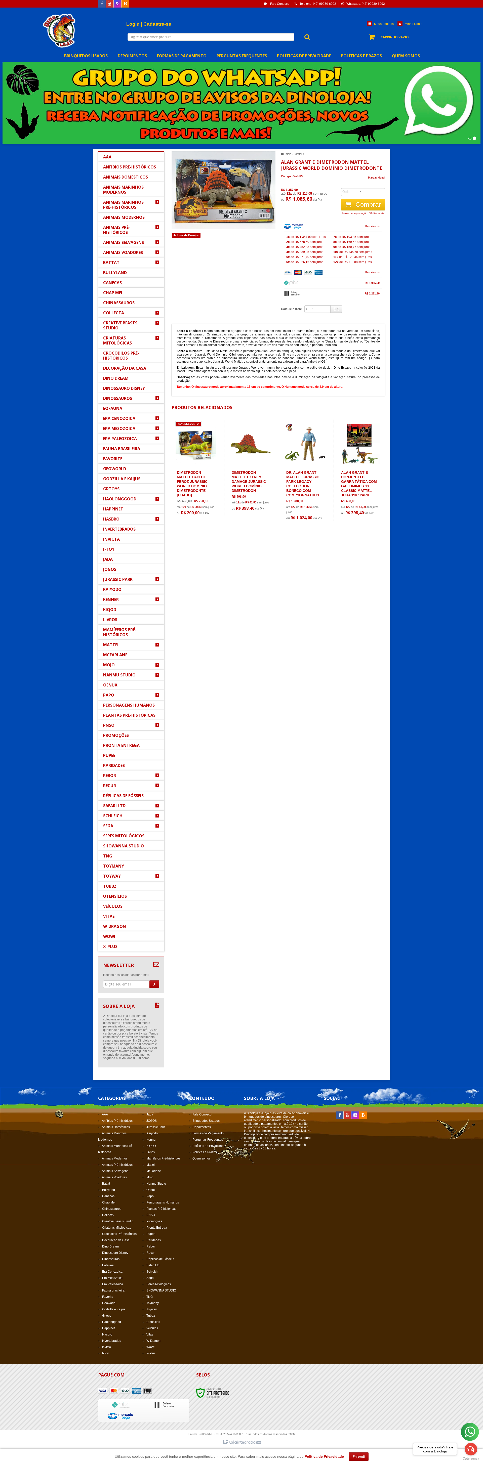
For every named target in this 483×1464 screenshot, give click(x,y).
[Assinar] (154, 984)
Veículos (152, 1328)
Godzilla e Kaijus (113, 1309)
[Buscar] (304, 37)
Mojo (149, 1177)
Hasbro (107, 1334)
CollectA (108, 1215)
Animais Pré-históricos (117, 1165)
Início (288, 153)
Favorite (107, 1297)
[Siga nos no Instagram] (117, 4)
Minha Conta (413, 24)
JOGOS (151, 1121)
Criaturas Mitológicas (116, 1227)
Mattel (298, 153)
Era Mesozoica (112, 1278)
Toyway (151, 1309)
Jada (149, 1114)
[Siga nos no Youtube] (109, 4)
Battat (106, 1183)
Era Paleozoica (112, 1284)
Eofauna (108, 1265)
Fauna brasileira (113, 1290)
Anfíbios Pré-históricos (117, 1121)
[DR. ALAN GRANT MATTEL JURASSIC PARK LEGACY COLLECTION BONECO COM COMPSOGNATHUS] (305, 472)
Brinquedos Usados (206, 1121)
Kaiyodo (152, 1133)
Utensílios (153, 1322)
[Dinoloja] (59, 30)
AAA (105, 1114)
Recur (150, 1253)
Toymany (152, 1303)
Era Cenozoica (112, 1271)
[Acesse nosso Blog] (125, 4)
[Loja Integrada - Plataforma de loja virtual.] (241, 1442)
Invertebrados (111, 1341)
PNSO (150, 1215)
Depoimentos (201, 1127)
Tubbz (150, 1315)
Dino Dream (110, 1246)
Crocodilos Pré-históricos (119, 1234)
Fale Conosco (279, 4)
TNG (149, 1297)
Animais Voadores (114, 1177)
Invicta (106, 1347)
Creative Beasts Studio (117, 1221)
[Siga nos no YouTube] (347, 1115)
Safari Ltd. (153, 1265)
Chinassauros (111, 1209)
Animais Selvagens (115, 1171)
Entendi (359, 1456)
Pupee (150, 1234)
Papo (150, 1196)
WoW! (150, 1347)
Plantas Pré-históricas (161, 1209)
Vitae (149, 1334)
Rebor (150, 1246)
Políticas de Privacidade (208, 1146)
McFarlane (153, 1171)
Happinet (108, 1328)
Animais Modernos (115, 1158)
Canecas (108, 1196)
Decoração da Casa (116, 1240)
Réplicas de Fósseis (160, 1259)
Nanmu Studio (156, 1183)
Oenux (150, 1190)
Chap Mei (108, 1202)
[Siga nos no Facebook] (102, 4)
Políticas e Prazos (204, 1152)
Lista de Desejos (187, 235)
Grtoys (106, 1315)
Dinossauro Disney (115, 1253)
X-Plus (150, 1353)
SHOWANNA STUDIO (161, 1290)
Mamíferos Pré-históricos (163, 1158)
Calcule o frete (291, 309)
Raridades (153, 1240)
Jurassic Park (155, 1127)
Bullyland (108, 1190)
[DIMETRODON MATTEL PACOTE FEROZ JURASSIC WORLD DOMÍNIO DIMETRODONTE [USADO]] (196, 470)
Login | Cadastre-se (148, 24)
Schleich (152, 1271)
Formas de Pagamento (208, 1133)
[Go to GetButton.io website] (471, 1458)
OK (336, 309)
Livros (150, 1152)
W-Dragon (153, 1341)
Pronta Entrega (156, 1227)
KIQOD (151, 1146)
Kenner (151, 1139)
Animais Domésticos (116, 1127)
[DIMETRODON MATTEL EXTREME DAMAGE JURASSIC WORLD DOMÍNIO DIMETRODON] (250, 467)
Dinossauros (110, 1259)
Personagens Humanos (162, 1202)
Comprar (367, 204)
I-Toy (105, 1353)
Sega (150, 1278)
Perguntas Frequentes (207, 1139)
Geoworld (108, 1303)
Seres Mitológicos (158, 1284)
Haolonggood (111, 1322)
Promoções (154, 1221)
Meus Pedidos (384, 24)
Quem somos (201, 1158)
